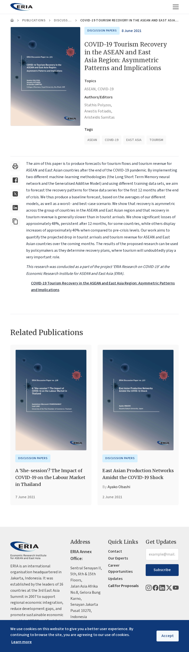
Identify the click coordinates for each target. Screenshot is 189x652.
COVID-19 (106, 89)
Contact (115, 551)
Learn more (21, 642)
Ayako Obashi (119, 487)
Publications (34, 20)
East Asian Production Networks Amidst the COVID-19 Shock (138, 474)
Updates (115, 578)
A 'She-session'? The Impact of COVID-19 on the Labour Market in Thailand (50, 477)
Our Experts (118, 558)
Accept (167, 635)
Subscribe (162, 570)
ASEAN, (90, 89)
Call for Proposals (123, 586)
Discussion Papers (63, 20)
